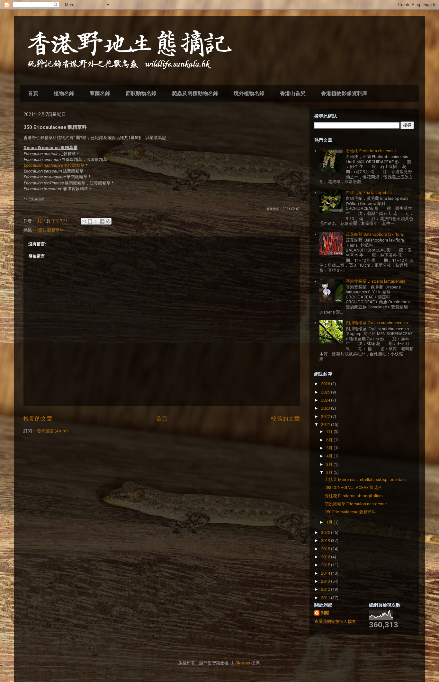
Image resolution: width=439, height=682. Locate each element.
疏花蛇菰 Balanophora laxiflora (374, 234)
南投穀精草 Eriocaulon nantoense (356, 503)
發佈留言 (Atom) (52, 431)
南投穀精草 (54, 165)
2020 (326, 532)
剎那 (325, 613)
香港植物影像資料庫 (344, 93)
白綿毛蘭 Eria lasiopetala (369, 192)
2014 (326, 573)
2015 (326, 564)
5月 (330, 448)
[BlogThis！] (90, 221)
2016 (326, 556)
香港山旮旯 (293, 93)
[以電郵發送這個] (84, 221)
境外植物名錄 (249, 93)
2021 (326, 424)
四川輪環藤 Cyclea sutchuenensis (377, 322)
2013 (326, 581)
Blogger (243, 662)
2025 (326, 392)
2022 (326, 416)
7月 (330, 431)
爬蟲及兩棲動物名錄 (195, 93)
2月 (330, 472)
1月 (330, 522)
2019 (326, 540)
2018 (326, 548)
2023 (326, 408)
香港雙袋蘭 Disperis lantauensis (375, 281)
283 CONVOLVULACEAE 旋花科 (353, 487)
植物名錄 (64, 93)
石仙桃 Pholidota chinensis (371, 150)
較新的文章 (37, 418)
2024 (326, 400)
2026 (326, 383)
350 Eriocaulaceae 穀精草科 (350, 511)
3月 (330, 464)
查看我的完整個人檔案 (335, 621)
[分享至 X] (96, 221)
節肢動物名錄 (141, 93)
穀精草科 (55, 229)
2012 (326, 589)
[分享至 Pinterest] (108, 221)
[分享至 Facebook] (102, 221)
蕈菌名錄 (100, 93)
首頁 (33, 93)
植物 (41, 229)
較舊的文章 (285, 418)
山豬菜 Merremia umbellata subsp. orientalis (366, 479)
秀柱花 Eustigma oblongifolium (354, 495)
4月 (330, 456)
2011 (326, 597)
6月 (330, 440)
